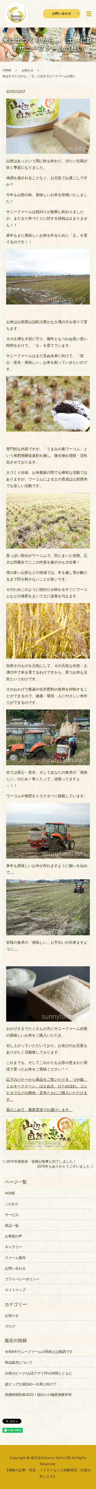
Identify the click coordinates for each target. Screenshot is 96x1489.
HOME (6, 70)
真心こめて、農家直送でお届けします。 (39, 1109)
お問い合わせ (61, 13)
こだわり (12, 1204)
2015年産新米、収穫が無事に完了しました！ (41, 1161)
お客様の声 (13, 1236)
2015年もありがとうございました (63, 1166)
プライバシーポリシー (22, 1279)
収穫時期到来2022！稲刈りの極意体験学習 (38, 1394)
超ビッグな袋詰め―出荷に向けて (31, 1384)
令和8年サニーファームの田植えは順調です (39, 1351)
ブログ (10, 1326)
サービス (12, 1215)
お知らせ (27, 70)
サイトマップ (15, 1290)
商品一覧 (12, 1225)
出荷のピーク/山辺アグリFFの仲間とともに (38, 1373)
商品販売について (18, 1362)
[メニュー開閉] (88, 13)
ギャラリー (13, 1247)
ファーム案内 (15, 1258)
